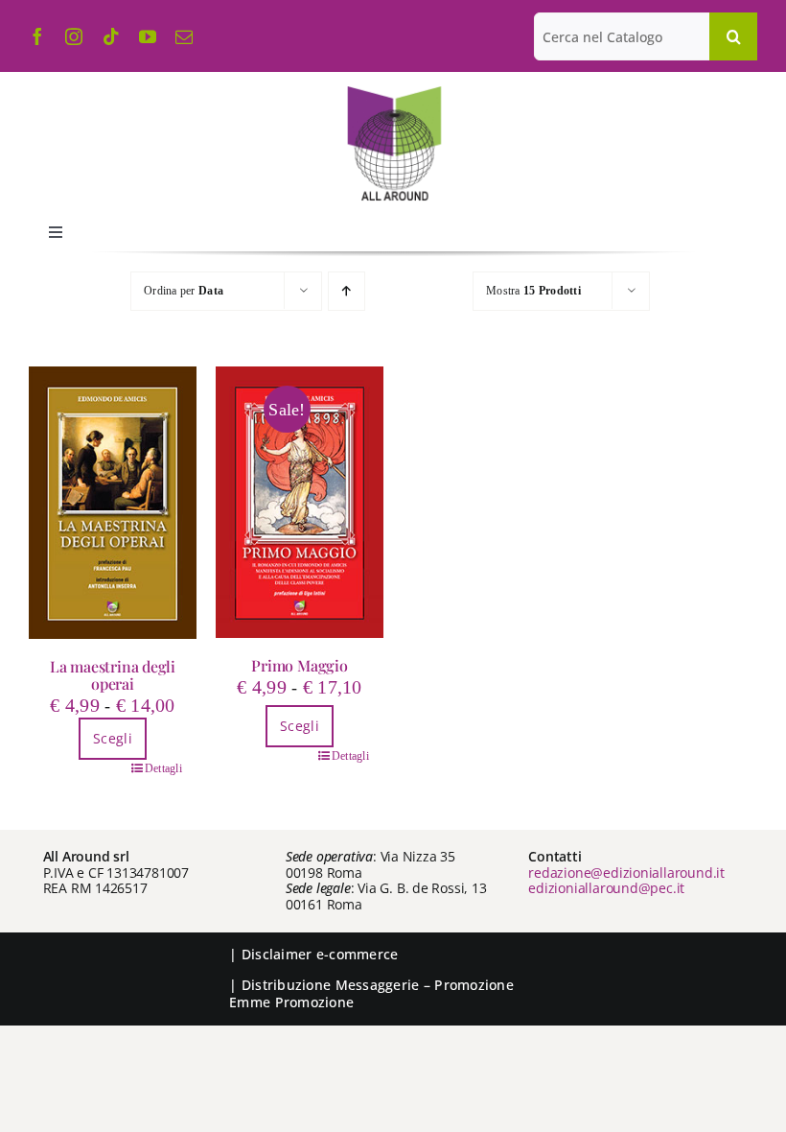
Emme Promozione (291, 1002)
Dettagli (163, 768)
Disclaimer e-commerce (320, 954)
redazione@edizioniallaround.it (626, 872)
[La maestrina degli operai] (112, 502)
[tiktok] (111, 36)
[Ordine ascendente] (346, 291)
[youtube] (147, 36)
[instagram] (73, 36)
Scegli (112, 738)
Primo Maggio (299, 665)
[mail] (184, 36)
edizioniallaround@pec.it (606, 888)
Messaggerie (377, 985)
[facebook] (37, 36)
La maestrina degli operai (112, 675)
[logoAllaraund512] (393, 92)
